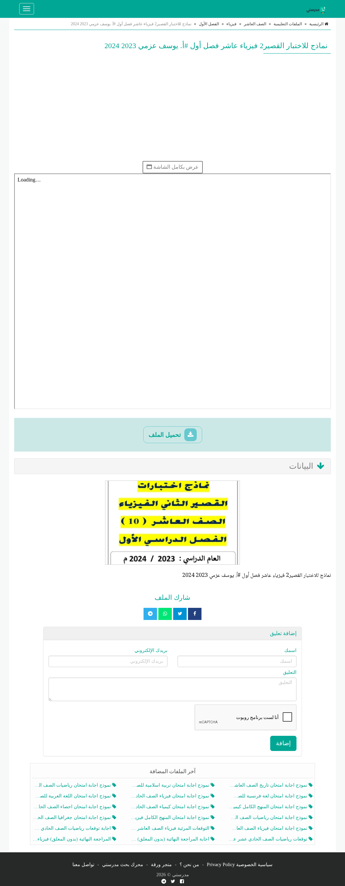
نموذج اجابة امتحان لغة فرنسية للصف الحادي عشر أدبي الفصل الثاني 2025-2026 (269, 795)
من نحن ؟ (189, 864)
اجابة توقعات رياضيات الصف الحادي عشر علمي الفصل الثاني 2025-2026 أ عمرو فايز (72, 828)
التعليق (289, 672)
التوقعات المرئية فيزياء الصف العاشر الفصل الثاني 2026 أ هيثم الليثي (170, 828)
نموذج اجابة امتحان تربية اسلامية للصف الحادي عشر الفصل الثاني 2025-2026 (170, 785)
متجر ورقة (161, 864)
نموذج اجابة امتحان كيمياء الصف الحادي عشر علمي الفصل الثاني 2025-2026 (170, 806)
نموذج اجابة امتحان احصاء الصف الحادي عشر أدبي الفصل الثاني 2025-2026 (72, 806)
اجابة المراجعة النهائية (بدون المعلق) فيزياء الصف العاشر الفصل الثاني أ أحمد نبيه (170, 839)
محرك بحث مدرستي (122, 864)
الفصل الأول (209, 24)
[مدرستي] (317, 8)
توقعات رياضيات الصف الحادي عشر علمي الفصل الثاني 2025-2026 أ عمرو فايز (269, 839)
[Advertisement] (172, 107)
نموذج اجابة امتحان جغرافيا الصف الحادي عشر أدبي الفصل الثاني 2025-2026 (72, 817)
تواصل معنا (83, 864)
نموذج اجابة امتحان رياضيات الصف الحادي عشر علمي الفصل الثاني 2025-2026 (269, 817)
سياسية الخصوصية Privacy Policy (240, 864)
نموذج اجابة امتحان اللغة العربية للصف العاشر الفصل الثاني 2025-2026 (72, 795)
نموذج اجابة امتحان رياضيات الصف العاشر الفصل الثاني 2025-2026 (72, 785)
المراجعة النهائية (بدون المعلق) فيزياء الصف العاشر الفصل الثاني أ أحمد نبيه (72, 839)
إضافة (283, 743)
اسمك (290, 650)
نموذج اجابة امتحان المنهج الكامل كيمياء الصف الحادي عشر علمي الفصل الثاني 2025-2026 (269, 806)
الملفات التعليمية (288, 24)
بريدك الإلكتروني (150, 650)
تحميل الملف (166, 434)
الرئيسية (316, 24)
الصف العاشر (255, 24)
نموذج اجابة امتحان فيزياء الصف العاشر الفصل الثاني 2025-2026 (269, 828)
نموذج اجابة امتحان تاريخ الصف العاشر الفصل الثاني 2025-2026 (269, 785)
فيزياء (231, 24)
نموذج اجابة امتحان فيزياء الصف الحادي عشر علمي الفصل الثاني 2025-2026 (170, 795)
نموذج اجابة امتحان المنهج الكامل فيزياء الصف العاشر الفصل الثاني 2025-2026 (170, 817)
